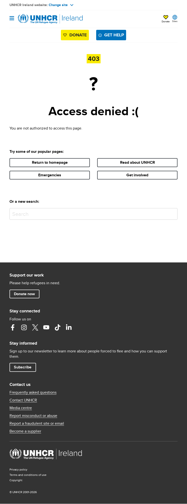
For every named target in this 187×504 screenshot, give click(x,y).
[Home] (34, 19)
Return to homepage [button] (50, 162)
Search (173, 213)
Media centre (20, 408)
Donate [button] (166, 21)
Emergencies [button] (49, 175)
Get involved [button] (137, 175)
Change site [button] (58, 4)
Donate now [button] (24, 294)
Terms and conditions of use (28, 475)
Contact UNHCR (23, 400)
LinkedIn (68, 327)
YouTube (46, 327)
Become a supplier (25, 431)
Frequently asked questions (32, 392)
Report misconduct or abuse (33, 415)
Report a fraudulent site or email (36, 423)
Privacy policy (18, 469)
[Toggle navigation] (11, 19)
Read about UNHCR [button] (137, 162)
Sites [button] (175, 21)
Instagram (24, 327)
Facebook (12, 327)
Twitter (35, 327)
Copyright (15, 480)
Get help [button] (114, 35)
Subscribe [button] (22, 367)
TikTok (57, 327)
